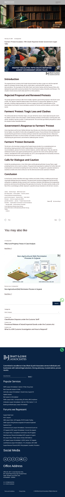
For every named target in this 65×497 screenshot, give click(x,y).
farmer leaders (16, 193)
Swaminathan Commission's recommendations (21, 202)
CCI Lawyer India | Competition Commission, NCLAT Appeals (19, 432)
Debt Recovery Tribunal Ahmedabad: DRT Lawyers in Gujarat (19, 435)
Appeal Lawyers (7, 394)
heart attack (26, 197)
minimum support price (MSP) (17, 199)
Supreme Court (7, 425)
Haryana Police (19, 197)
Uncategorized (13, 15)
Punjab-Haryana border (25, 201)
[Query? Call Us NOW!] (62, 350)
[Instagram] (17, 459)
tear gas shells (9, 204)
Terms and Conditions (10, 491)
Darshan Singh (12, 191)
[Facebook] (13, 459)
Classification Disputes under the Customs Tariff (22, 319)
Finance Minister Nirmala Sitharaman (13, 195)
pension (16, 201)
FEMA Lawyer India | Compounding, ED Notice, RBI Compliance (20, 399)
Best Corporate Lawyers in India (11, 389)
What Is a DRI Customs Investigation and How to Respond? (26, 329)
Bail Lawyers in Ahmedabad (10, 397)
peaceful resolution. (9, 201)
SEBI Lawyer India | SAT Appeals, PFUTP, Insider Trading (18, 420)
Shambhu (7, 202)
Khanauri (7, 199)
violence (7, 211)
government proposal (10, 197)
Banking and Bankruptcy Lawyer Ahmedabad (15, 404)
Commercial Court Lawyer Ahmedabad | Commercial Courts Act (20, 427)
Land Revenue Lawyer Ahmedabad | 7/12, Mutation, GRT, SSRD (20, 443)
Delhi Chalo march (21, 191)
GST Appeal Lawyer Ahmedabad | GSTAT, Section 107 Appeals (19, 440)
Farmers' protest (25, 193)
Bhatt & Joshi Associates (42, 491)
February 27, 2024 (9, 38)
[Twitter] (9, 459)
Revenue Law (8, 286)
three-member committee (19, 204)
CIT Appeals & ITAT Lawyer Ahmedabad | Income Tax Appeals (19, 430)
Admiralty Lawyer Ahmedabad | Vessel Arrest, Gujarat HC (18, 392)
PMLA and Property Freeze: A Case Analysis (20, 244)
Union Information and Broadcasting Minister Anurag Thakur (17, 208)
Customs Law (8, 317)
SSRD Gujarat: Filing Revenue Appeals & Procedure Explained (19, 422)
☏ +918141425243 (8, 484)
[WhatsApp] (25, 459)
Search (56, 303)
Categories (7, 309)
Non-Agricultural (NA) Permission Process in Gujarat (23, 289)
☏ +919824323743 (8, 482)
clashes (6, 191)
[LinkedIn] (5, 459)
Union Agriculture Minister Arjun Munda (14, 206)
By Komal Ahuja (56, 201)
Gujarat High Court (8, 415)
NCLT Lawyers (7, 417)
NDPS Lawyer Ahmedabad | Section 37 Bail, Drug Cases (18, 387)
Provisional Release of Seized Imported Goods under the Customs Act (29, 324)
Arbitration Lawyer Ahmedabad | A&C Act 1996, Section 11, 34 (20, 402)
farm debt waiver (8, 193)
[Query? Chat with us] (62, 300)
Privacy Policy (22, 491)
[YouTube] (21, 459)
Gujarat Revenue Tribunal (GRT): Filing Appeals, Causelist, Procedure (21, 445)
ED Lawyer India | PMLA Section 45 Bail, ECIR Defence (17, 437)
